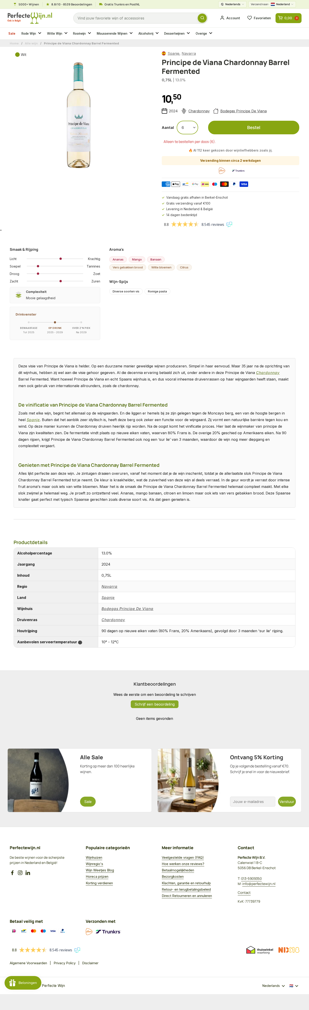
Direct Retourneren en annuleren (187, 896)
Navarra (189, 53)
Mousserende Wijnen (112, 33)
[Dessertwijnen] (189, 33)
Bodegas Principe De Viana (243, 111)
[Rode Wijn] (40, 33)
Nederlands (232, 4)
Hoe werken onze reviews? (183, 864)
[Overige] (211, 33)
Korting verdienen (99, 883)
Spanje (173, 53)
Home (14, 43)
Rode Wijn (28, 33)
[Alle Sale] (80, 780)
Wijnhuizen (94, 857)
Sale (11, 33)
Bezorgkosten (173, 876)
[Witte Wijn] (66, 33)
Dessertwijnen (174, 33)
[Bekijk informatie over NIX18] (288, 950)
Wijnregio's (94, 864)
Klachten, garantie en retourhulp (186, 883)
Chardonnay (199, 111)
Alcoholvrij (145, 33)
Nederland (270, 4)
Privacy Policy (65, 963)
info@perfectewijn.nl (259, 883)
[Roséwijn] (90, 33)
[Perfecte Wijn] (29, 18)
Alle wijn (31, 43)
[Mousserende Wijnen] (131, 33)
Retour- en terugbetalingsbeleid (186, 889)
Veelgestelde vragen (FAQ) (183, 857)
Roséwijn (79, 33)
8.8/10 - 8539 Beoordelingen (71, 4)
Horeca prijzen (97, 876)
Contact (244, 892)
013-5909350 (251, 878)
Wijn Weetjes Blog (100, 870)
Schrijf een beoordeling (155, 704)
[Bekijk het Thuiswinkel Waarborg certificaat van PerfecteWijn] (259, 950)
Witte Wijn (54, 33)
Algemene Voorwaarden (28, 963)
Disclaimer (90, 963)
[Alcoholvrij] (157, 33)
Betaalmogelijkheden (178, 870)
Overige (201, 33)
